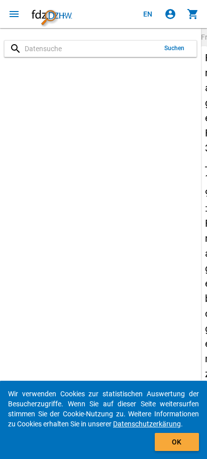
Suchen (174, 48)
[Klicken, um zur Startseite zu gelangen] (52, 14)
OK (176, 442)
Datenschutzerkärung (147, 424)
